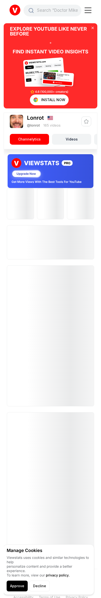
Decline (39, 586)
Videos (72, 139)
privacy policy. (58, 575)
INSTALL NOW (53, 100)
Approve (17, 586)
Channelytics (29, 139)
